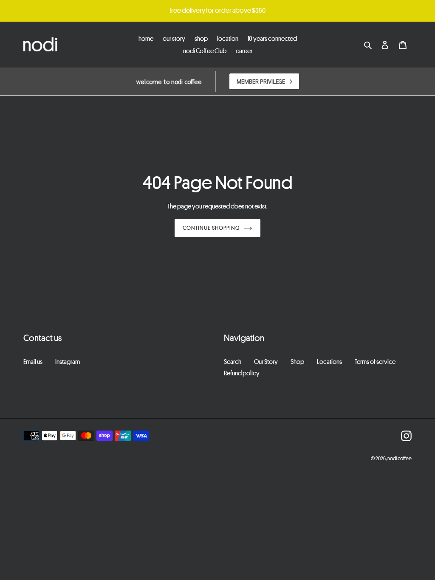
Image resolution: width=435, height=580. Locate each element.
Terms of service (375, 361)
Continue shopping (211, 227)
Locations (329, 361)
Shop (297, 361)
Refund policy (242, 373)
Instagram (67, 361)
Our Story (266, 361)
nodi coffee (399, 458)
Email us (32, 361)
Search (232, 361)
